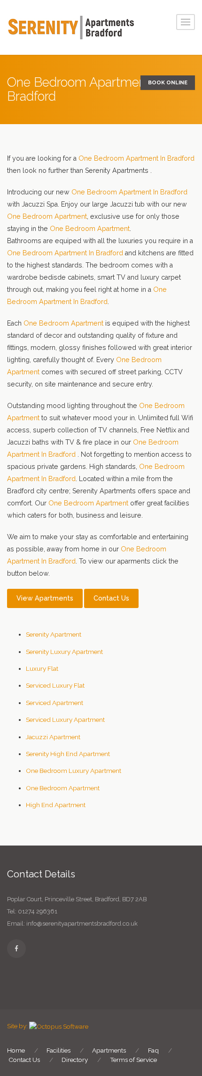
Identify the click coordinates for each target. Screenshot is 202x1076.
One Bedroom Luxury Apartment (73, 770)
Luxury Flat (42, 668)
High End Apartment (55, 805)
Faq (153, 1050)
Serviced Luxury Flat (55, 685)
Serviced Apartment (54, 702)
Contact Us (111, 598)
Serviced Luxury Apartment (65, 719)
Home (16, 1050)
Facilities (58, 1050)
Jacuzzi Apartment (53, 737)
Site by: (17, 1026)
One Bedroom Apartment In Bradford (136, 158)
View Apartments (44, 598)
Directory (75, 1059)
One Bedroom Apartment (47, 216)
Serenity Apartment (53, 634)
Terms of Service (133, 1059)
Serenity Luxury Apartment (64, 651)
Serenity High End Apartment (68, 753)
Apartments (109, 1050)
